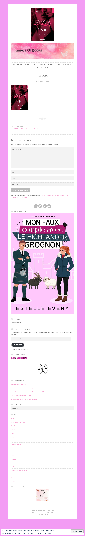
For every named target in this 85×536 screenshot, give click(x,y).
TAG (12, 477)
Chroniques (14, 426)
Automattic (49, 512)
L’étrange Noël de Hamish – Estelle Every (21, 395)
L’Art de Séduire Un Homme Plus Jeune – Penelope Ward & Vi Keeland (29, 391)
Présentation (17, 64)
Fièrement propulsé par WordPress (42, 511)
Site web (15, 184)
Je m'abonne (18, 345)
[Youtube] (49, 206)
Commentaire (16, 150)
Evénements (14, 451)
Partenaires (67, 64)
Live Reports (14, 463)
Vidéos (13, 481)
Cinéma (42, 64)
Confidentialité (42, 514)
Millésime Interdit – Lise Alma (18, 384)
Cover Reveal (14, 440)
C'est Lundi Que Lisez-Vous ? (18, 422)
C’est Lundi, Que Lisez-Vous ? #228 (24, 127)
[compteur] (19, 358)
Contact (46, 67)
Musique (50, 64)
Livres (27, 64)
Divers (12, 448)
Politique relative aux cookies (44, 533)
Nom (14, 172)
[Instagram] (40, 206)
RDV (34, 64)
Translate (23, 324)
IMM (12, 455)
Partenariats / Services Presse (19, 470)
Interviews (14, 459)
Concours (36, 67)
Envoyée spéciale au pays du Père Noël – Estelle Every (25, 399)
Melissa (47, 81)
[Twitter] (45, 206)
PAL (59, 64)
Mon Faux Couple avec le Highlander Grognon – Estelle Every (27, 388)
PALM (12, 466)
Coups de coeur (15, 437)
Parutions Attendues (16, 474)
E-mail (14, 178)
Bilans (12, 418)
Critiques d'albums (16, 444)
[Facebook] (36, 206)
